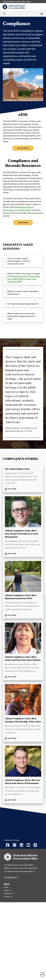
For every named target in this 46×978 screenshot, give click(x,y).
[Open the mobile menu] (41, 13)
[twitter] (35, 845)
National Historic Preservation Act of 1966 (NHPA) (18, 208)
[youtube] (28, 845)
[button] (23, 261)
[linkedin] (21, 845)
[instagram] (14, 845)
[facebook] (7, 845)
